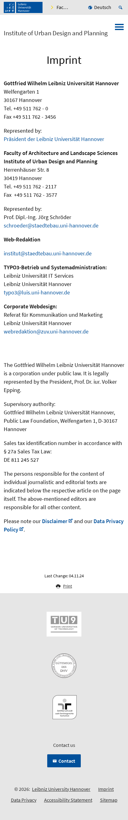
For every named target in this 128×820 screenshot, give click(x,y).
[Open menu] (119, 29)
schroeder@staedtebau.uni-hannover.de (51, 225)
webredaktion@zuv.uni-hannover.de (46, 331)
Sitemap (108, 800)
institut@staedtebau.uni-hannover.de (48, 253)
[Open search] (121, 7)
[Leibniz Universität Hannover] (23, 7)
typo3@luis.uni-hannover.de (37, 292)
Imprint (106, 789)
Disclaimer (54, 521)
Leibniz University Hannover (61, 789)
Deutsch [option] (102, 7)
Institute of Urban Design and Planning (56, 33)
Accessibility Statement (68, 800)
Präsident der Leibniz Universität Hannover (54, 139)
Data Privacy (23, 800)
